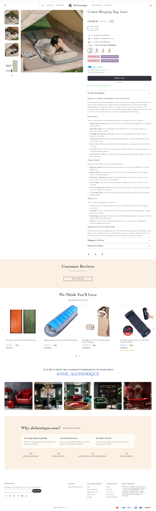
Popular (50, 5)
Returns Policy (91, 494)
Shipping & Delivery (92, 492)
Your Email (9, 490)
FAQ (88, 487)
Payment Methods (92, 489)
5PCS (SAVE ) (94, 60)
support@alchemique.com (75, 487)
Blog (107, 487)
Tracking (89, 497)
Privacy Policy (110, 494)
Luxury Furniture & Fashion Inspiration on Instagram (78, 370)
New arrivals (97, 5)
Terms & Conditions (111, 497)
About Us (109, 489)
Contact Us (109, 492)
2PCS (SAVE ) (94, 56)
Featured (108, 5)
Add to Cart (119, 78)
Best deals (60, 5)
